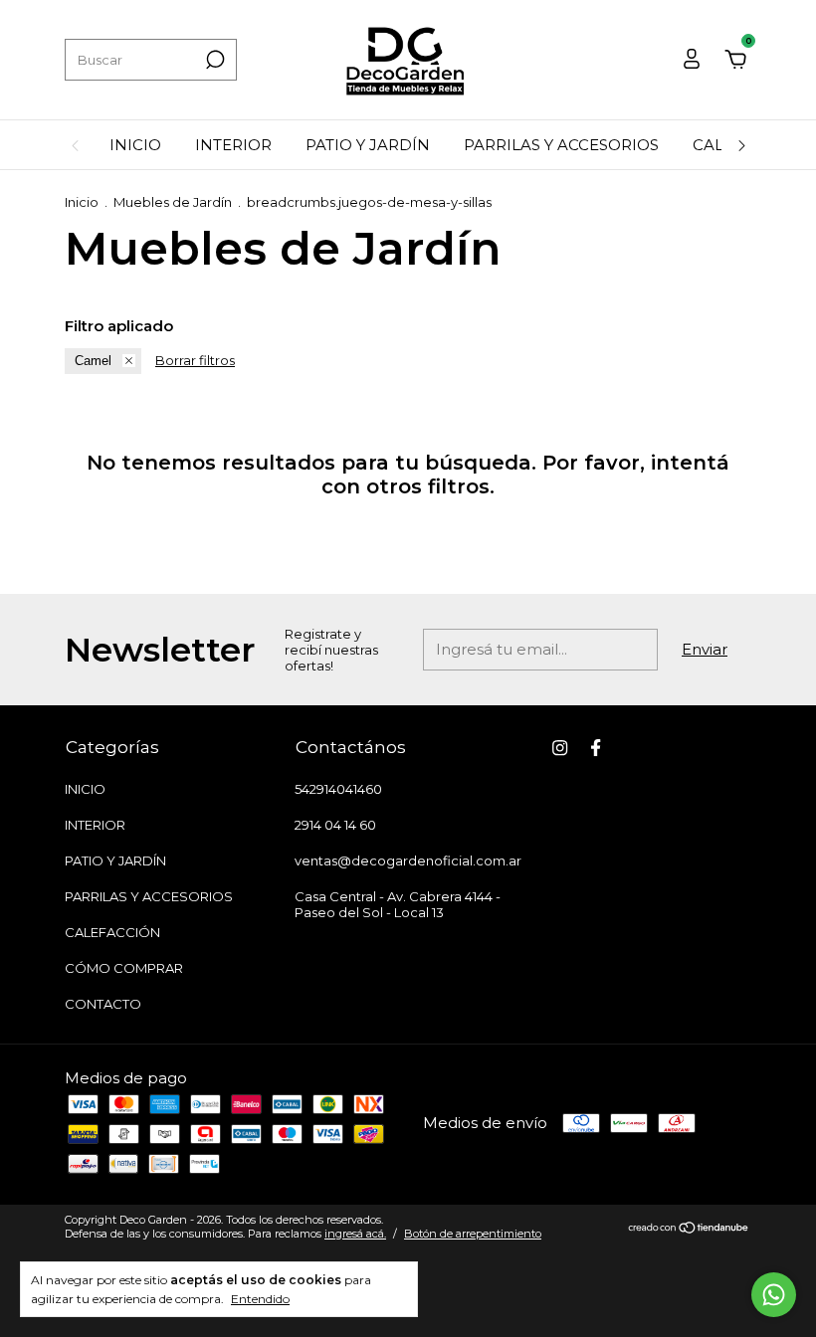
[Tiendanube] (689, 1229)
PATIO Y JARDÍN (368, 144)
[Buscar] (213, 60)
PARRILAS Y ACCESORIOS (561, 144)
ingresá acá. (355, 1234)
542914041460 (338, 789)
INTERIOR (233, 144)
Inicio (82, 202)
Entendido (260, 1298)
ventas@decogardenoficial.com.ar (408, 860)
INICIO (135, 144)
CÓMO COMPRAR (124, 968)
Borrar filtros (195, 360)
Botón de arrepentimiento (472, 1234)
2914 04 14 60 (335, 825)
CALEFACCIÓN (112, 932)
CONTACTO (103, 1004)
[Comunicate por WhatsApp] (773, 1294)
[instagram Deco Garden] (559, 747)
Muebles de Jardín (172, 202)
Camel (93, 360)
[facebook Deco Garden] (595, 747)
